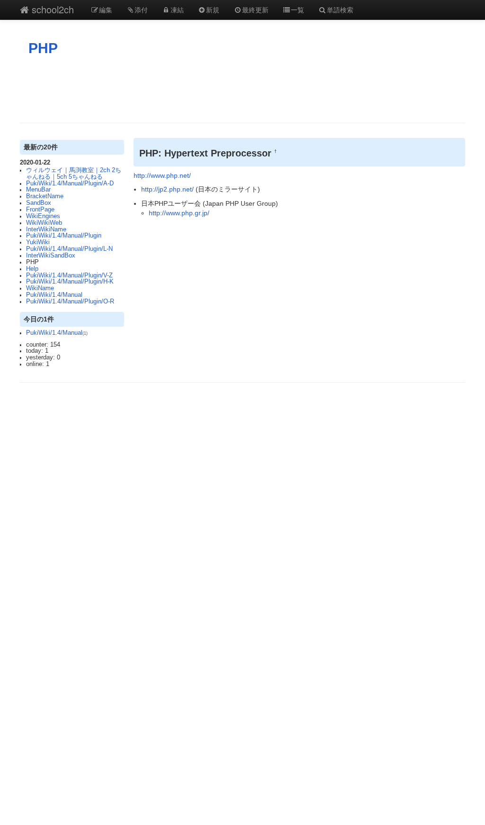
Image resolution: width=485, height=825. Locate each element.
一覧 (297, 9)
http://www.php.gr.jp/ (179, 213)
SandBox (38, 203)
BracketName (44, 196)
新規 (212, 9)
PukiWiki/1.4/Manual (54, 295)
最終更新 (255, 9)
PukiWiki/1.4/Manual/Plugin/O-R (70, 301)
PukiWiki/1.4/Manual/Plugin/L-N (69, 249)
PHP (43, 48)
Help (32, 269)
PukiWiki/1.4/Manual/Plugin (63, 235)
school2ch (51, 9)
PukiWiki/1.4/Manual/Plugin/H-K (70, 281)
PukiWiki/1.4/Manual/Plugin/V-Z (69, 275)
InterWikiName (46, 229)
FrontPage (40, 209)
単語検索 (340, 9)
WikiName (40, 288)
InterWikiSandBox (50, 255)
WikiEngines (43, 216)
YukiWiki (38, 242)
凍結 (177, 9)
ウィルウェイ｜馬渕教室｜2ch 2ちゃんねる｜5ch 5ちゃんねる (73, 173)
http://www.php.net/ (162, 175)
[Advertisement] (242, 89)
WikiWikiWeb (44, 223)
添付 (141, 9)
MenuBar (38, 189)
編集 (105, 9)
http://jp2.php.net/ (167, 189)
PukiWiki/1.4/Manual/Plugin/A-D (70, 183)
